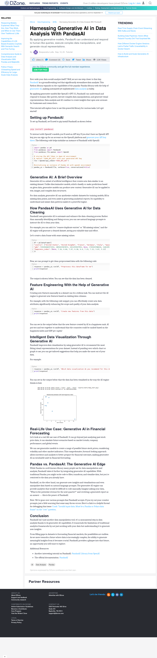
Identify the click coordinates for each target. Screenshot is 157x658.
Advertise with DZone (56, 595)
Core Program (16, 611)
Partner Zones (131, 8)
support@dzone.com (56, 613)
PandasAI (34, 82)
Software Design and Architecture (71, 8)
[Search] (150, 3)
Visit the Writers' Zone (19, 613)
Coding (89, 8)
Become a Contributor (19, 609)
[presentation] (72, 157)
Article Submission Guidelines (22, 606)
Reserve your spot (114, 13)
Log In (132, 3)
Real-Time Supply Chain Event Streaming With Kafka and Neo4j (135, 29)
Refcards (34, 3)
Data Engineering (49, 8)
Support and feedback (19, 597)
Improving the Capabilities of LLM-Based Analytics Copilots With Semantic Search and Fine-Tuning (11, 43)
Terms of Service (17, 620)
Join (139, 3)
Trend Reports (50, 3)
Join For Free (40, 69)
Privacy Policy (16, 622)
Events (64, 3)
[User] (143, 3)
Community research (18, 600)
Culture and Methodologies (30, 8)
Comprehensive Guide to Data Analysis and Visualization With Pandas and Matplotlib (11, 58)
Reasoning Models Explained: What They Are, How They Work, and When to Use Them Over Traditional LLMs (10, 28)
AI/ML (55, 22)
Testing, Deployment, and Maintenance (109, 8)
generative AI (36, 89)
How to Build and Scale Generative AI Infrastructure (133, 55)
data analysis (80, 89)
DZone (32, 22)
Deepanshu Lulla (46, 52)
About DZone (16, 595)
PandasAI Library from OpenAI (86, 553)
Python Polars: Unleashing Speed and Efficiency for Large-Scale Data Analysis (10, 71)
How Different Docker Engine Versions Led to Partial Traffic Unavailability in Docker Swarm (133, 46)
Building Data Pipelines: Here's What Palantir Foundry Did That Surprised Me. (134, 37)
